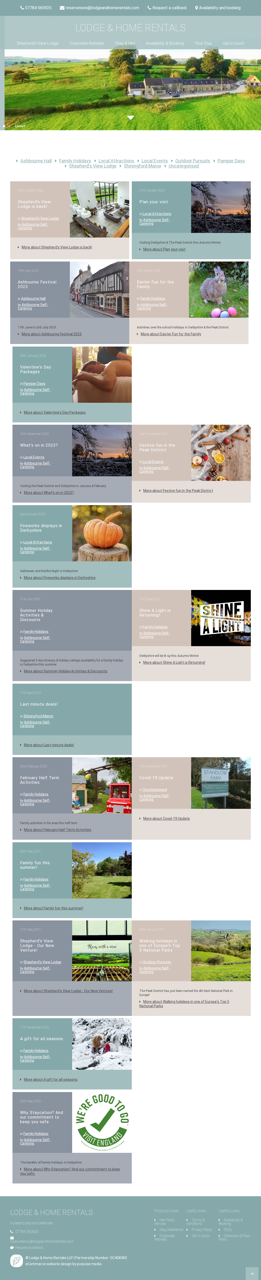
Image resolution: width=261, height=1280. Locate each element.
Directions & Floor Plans (234, 1237)
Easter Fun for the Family (155, 284)
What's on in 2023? (39, 445)
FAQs (228, 1230)
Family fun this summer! (35, 865)
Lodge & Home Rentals (130, 27)
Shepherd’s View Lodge (38, 43)
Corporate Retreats (87, 43)
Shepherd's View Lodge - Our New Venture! (37, 946)
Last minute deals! (39, 704)
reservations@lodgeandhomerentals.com (42, 1241)
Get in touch (233, 43)
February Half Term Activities (39, 780)
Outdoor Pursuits (192, 160)
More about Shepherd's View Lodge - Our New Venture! (68, 991)
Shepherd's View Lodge (92, 166)
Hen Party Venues (164, 1222)
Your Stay (203, 43)
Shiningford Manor (142, 166)
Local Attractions (116, 160)
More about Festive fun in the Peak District (178, 491)
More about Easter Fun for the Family (171, 334)
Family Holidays (75, 160)
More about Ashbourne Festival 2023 (52, 334)
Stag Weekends (172, 1230)
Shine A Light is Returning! (155, 613)
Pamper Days (231, 160)
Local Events (155, 160)
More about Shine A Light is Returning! (174, 662)
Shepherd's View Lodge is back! (34, 204)
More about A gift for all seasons (50, 1079)
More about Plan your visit (164, 249)
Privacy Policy (202, 1230)
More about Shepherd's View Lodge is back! (57, 247)
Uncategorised (184, 166)
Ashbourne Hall (36, 160)
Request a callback (29, 1248)
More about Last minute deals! (49, 745)
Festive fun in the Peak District (157, 447)
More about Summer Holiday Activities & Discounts (65, 671)
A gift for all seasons (41, 1038)
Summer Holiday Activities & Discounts (36, 615)
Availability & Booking (165, 43)
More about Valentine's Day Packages (55, 412)
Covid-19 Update (156, 777)
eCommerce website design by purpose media (63, 1264)
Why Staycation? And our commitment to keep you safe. (41, 1117)
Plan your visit (153, 201)
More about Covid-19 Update (166, 818)
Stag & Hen (125, 43)
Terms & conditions (196, 1222)
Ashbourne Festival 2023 (37, 284)
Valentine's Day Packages (35, 369)
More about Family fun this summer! (53, 908)
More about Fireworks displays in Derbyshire (60, 578)
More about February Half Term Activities (57, 830)
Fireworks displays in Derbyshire (41, 528)
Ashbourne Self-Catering (33, 226)
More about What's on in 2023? (49, 493)
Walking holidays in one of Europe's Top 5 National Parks (159, 946)
